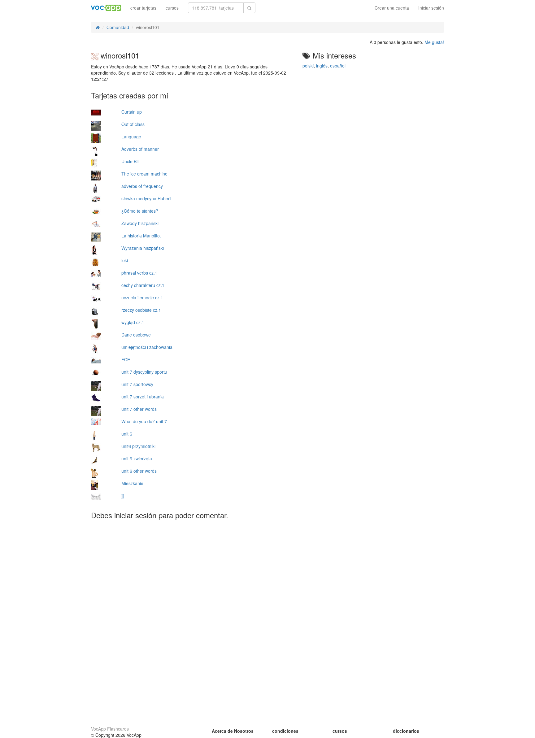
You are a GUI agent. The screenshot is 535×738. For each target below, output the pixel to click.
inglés (322, 66)
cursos (172, 8)
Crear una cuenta (392, 8)
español (338, 66)
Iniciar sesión (431, 8)
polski (308, 66)
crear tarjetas (143, 8)
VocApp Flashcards (110, 729)
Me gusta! (434, 42)
